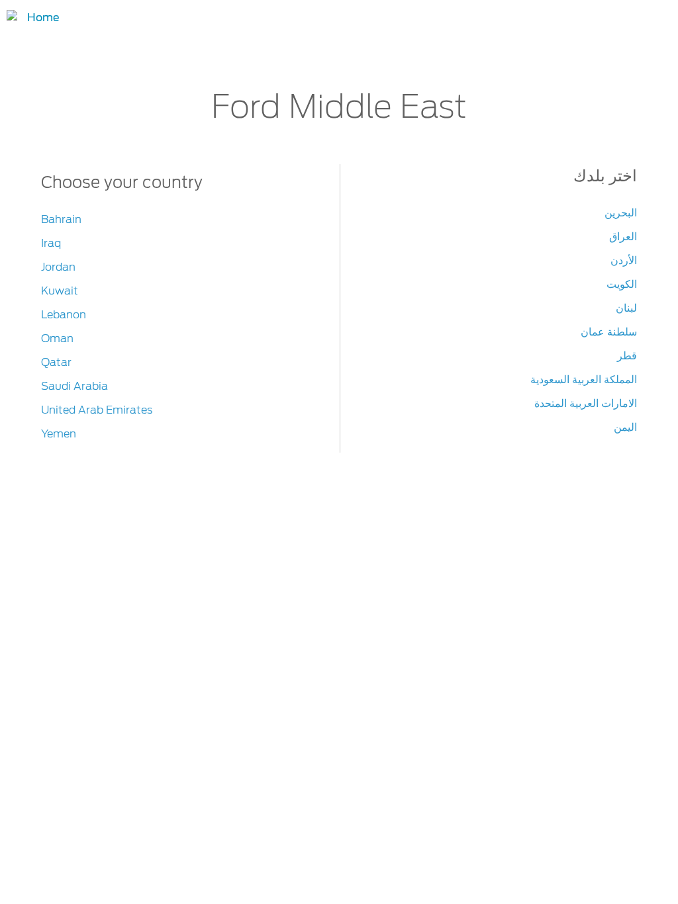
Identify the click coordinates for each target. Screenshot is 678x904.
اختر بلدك (605, 175)
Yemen (58, 434)
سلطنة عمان (609, 332)
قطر (627, 355)
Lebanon (63, 314)
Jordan (58, 267)
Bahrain (61, 219)
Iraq (51, 243)
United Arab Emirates (96, 410)
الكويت (621, 284)
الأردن (623, 260)
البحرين (621, 212)
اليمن (625, 427)
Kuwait (59, 291)
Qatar (56, 362)
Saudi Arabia (74, 386)
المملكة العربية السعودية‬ (583, 379)
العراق (623, 236)
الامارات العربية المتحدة (585, 403)
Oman (57, 338)
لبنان (626, 308)
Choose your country (122, 182)
